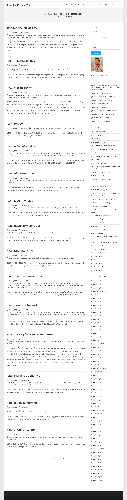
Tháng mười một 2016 (97, 368)
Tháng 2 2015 (95, 438)
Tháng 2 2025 (95, 288)
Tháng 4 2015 (95, 431)
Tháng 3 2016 (95, 396)
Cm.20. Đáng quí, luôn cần (17, 35)
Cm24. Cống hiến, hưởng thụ (45, 155)
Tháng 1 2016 (95, 403)
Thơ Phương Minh (96, 256)
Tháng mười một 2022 (97, 291)
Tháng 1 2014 (95, 480)
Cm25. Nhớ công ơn (97, 233)
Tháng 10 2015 (95, 413)
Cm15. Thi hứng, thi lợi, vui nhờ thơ (60, 95)
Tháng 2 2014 (95, 477)
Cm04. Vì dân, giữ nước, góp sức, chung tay (56, 68)
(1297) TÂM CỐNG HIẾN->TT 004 (25, 276)
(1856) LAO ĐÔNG (96, 103)
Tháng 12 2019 (95, 319)
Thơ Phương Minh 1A (97, 263)
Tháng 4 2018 (95, 333)
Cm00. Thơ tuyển (31, 283)
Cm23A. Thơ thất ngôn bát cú (99, 219)
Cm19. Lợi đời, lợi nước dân (65, 16)
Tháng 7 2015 (95, 424)
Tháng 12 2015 (95, 406)
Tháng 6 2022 (95, 305)
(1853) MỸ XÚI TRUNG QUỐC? (100, 114)
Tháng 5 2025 (95, 280)
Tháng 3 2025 (95, 284)
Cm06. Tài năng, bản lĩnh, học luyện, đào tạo (103, 156)
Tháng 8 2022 (95, 298)
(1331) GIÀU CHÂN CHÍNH (21, 146)
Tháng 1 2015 (95, 442)
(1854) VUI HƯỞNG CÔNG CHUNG (101, 111)
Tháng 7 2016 (95, 382)
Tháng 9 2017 (95, 350)
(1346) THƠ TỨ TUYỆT (19, 88)
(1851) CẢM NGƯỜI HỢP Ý (99, 121)
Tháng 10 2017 (95, 347)
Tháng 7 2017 (95, 354)
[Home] (54, 16)
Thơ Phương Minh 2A (97, 270)
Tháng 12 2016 (95, 365)
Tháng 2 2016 (95, 400)
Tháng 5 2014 (95, 466)
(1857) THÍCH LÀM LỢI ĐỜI (99, 100)
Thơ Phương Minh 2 (69, 341)
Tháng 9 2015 (95, 417)
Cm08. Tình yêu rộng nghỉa (98, 163)
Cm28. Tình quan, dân (97, 246)
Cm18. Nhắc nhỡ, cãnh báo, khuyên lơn (23, 37)
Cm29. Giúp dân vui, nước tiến (64, 155)
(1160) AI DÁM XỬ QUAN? (21, 430)
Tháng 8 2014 (95, 456)
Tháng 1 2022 (95, 308)
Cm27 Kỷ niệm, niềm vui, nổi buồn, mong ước (104, 242)
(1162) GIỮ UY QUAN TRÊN (22, 403)
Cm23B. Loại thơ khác (97, 222)
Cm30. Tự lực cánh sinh (98, 253)
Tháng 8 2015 (95, 421)
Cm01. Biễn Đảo (31, 208)
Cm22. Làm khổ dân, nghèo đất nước (45, 412)
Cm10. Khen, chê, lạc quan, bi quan (37, 95)
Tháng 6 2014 (95, 462)
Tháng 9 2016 (95, 375)
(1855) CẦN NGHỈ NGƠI (98, 107)
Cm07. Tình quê (95, 159)
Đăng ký (96, 53)
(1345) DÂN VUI (15, 124)
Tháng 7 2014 (95, 459)
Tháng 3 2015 (95, 435)
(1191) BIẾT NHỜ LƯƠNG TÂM (23, 376)
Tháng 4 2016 (95, 392)
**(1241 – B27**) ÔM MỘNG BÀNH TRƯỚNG (31, 334)
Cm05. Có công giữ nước (98, 152)
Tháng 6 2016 (95, 385)
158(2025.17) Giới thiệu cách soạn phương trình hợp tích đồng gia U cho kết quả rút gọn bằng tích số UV (105, 87)
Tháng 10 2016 (95, 371)
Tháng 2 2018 (95, 336)
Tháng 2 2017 (95, 357)
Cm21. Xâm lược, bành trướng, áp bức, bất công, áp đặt (44, 341)
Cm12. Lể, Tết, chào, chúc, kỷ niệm (101, 179)
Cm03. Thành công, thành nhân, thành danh (56, 35)
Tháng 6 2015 (95, 427)
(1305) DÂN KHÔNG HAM (20, 173)
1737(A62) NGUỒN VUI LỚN (22, 28)
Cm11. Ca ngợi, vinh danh (98, 176)
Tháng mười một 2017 (97, 344)
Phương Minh (13, 32)
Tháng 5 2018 (95, 329)
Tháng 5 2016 (95, 389)
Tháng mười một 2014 (97, 448)
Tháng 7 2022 (95, 301)
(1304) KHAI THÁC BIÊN (20, 201)
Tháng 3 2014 (95, 473)
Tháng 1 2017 (95, 361)
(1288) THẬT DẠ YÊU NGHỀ (22, 305)
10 (78, 459)
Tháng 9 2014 (95, 452)
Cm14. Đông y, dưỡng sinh (98, 186)
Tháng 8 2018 (95, 326)
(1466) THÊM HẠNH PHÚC (21, 61)
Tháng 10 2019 (95, 323)
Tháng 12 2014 (95, 445)
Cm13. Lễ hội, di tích (97, 183)
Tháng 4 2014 (95, 469)
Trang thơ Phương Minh (19, 5)
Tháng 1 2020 (95, 315)
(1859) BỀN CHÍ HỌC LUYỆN (99, 93)
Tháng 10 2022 (95, 294)
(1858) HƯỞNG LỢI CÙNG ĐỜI (100, 97)
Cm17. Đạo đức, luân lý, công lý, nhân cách (50, 383)
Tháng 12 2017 (95, 340)
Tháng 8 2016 (95, 379)
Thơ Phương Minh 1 (97, 260)
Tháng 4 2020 (95, 312)
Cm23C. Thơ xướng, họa (98, 226)
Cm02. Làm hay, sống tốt (34, 35)
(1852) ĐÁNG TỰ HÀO (97, 118)
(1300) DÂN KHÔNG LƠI (20, 251)
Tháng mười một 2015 (97, 410)
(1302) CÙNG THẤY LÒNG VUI (23, 226)
